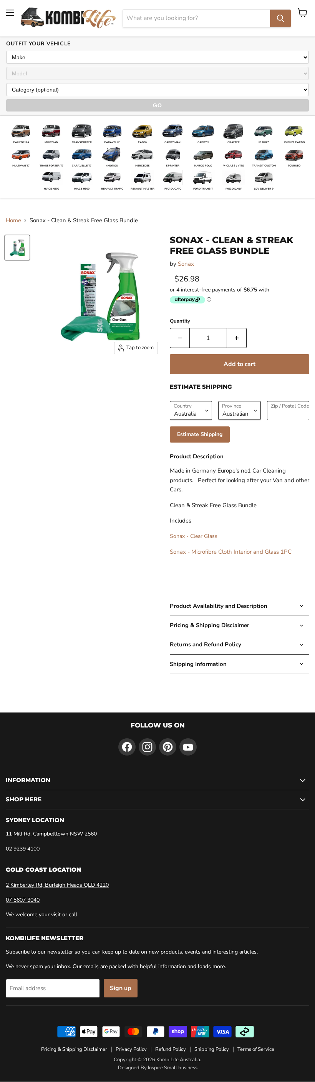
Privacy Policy (131, 1049)
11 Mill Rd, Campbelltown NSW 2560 (51, 833)
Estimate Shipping (199, 434)
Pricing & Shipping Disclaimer (74, 1049)
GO (157, 105)
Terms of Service (255, 1049)
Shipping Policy (211, 1049)
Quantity (180, 321)
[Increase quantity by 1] (237, 338)
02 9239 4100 (23, 848)
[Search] (280, 18)
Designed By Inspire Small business (157, 1067)
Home (13, 220)
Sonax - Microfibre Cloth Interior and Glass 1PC (231, 552)
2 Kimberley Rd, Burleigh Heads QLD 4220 (57, 885)
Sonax (186, 264)
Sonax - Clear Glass (193, 536)
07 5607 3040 (23, 900)
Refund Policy (170, 1049)
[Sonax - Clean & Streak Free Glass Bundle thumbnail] (17, 247)
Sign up (120, 988)
